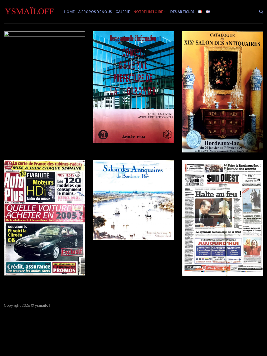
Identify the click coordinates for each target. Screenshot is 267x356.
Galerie (123, 12)
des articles (182, 12)
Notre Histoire (148, 12)
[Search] (261, 12)
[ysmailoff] (30, 11)
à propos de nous (95, 12)
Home (69, 12)
